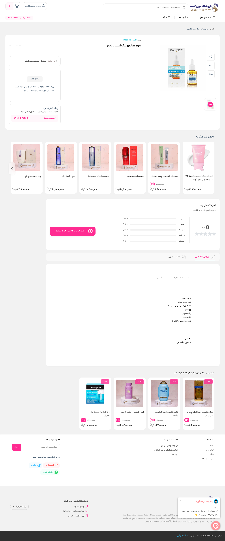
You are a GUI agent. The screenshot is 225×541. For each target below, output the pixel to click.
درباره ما (175, 454)
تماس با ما (210, 450)
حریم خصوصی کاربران (169, 445)
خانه (212, 29)
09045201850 (22, 118)
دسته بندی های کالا (204, 17)
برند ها (182, 17)
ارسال (16, 447)
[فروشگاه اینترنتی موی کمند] (204, 7)
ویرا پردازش (183, 536)
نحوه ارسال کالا (208, 459)
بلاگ (165, 17)
